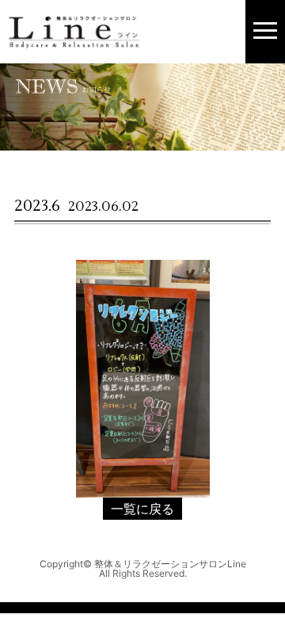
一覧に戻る (142, 509)
